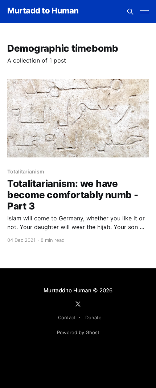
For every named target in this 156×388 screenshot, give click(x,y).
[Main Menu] (144, 11)
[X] (78, 304)
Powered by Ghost (78, 332)
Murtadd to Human (43, 11)
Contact (67, 317)
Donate (93, 317)
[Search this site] (130, 11)
